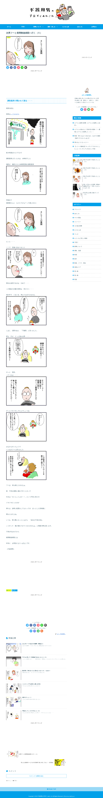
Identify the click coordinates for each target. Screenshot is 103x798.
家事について (78, 246)
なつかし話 (77, 230)
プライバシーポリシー (69, 796)
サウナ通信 (77, 217)
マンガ (76, 234)
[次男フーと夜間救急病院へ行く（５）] (14, 67)
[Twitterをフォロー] (31, 631)
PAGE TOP (52, 789)
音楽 (75, 279)
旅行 (75, 259)
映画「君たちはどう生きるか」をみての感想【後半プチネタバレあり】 (87, 137)
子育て (9, 590)
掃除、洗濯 (77, 250)
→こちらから (15, 114)
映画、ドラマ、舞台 (80, 263)
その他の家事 (78, 226)
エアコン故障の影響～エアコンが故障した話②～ (87, 124)
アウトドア (77, 209)
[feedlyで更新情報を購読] (38, 631)
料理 (75, 254)
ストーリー (77, 221)
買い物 (76, 271)
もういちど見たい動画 (80, 238)
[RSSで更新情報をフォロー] (41, 631)
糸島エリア (77, 267)
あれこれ (77, 213)
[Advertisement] (36, 83)
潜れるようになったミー (81, 142)
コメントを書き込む (36, 776)
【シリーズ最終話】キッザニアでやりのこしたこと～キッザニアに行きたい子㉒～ (87, 147)
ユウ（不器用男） (87, 95)
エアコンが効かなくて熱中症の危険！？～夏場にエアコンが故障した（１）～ (87, 130)
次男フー (15, 590)
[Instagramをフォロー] (34, 631)
